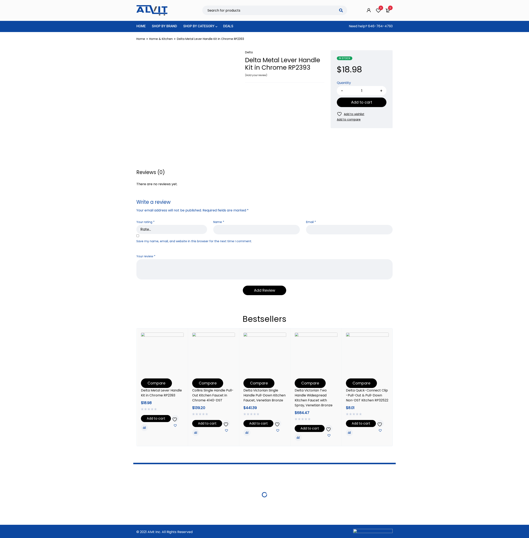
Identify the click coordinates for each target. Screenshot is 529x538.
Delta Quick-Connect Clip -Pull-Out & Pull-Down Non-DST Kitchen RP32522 (367, 395)
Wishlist (381, 8)
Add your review (256, 75)
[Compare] (349, 119)
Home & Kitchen (161, 39)
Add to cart (361, 102)
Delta (249, 52)
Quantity (344, 83)
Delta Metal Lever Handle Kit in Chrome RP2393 (161, 393)
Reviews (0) (150, 172)
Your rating (145, 222)
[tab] (150, 172)
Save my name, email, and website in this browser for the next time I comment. (194, 241)
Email (311, 222)
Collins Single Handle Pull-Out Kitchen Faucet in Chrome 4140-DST (213, 395)
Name (218, 222)
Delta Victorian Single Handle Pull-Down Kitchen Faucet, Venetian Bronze (264, 395)
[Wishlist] (350, 114)
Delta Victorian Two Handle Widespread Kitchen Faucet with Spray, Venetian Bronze (313, 398)
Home (140, 39)
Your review (145, 256)
